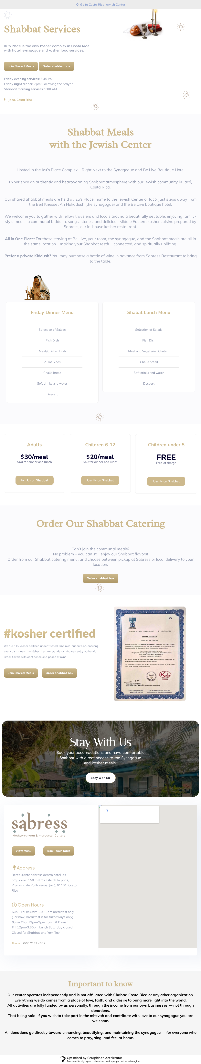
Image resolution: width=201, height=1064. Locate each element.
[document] (100, 532)
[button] (185, 484)
